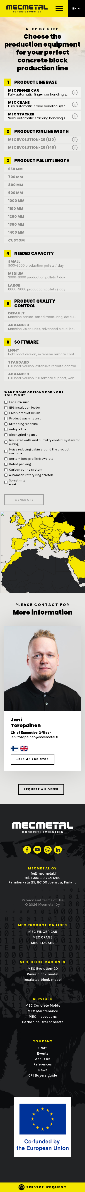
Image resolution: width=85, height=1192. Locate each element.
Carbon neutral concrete (42, 1022)
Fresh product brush (24, 413)
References (42, 1064)
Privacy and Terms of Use (42, 900)
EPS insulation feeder (24, 407)
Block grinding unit (23, 435)
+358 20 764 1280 (46, 878)
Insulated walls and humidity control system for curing (44, 442)
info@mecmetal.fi (42, 873)
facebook (27, 850)
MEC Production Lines (42, 925)
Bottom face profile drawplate (31, 459)
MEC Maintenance (42, 1011)
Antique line (17, 429)
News (42, 1070)
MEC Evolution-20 (42, 969)
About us (42, 1059)
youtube (37, 850)
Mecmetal (27, 8)
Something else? (17, 482)
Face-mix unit (19, 402)
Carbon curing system (25, 470)
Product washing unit (25, 418)
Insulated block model (43, 980)
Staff (42, 1048)
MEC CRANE (42, 937)
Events (42, 1053)
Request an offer (41, 789)
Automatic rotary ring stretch (31, 475)
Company (42, 1041)
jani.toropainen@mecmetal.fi (34, 737)
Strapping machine (23, 424)
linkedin (58, 850)
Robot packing (20, 464)
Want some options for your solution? (34, 394)
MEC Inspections (43, 1017)
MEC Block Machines (43, 962)
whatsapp (48, 850)
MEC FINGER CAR (42, 932)
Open (75, 92)
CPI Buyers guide (42, 1075)
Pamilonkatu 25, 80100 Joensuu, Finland (42, 882)
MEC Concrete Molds (42, 1005)
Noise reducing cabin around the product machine (39, 451)
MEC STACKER (42, 943)
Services (42, 999)
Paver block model (42, 974)
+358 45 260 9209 (32, 759)
